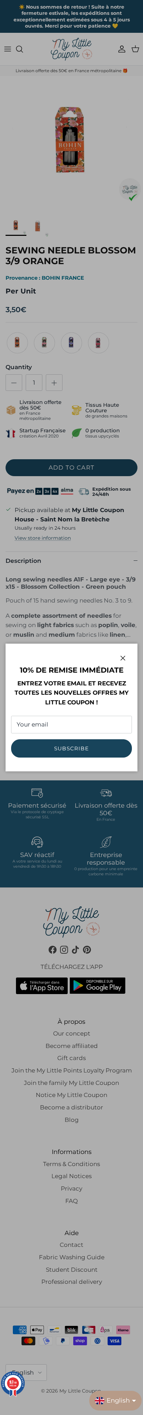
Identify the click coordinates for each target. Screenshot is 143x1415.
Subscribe (71, 748)
